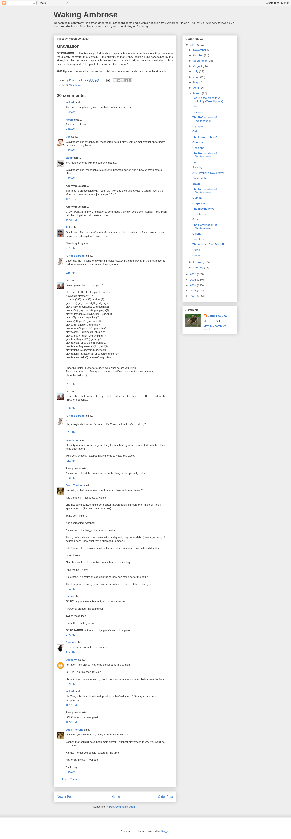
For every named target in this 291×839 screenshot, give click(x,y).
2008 (193, 279)
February (199, 262)
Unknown (71, 659)
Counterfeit (199, 239)
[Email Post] (108, 80)
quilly (69, 596)
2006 (193, 290)
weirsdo (70, 102)
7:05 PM (70, 635)
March (197, 93)
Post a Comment (71, 779)
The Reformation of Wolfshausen (204, 119)
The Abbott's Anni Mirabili (208, 244)
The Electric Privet (203, 208)
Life (194, 106)
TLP (68, 227)
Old (194, 131)
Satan (196, 183)
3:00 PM (70, 408)
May (196, 82)
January (198, 267)
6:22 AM (70, 112)
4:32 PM (70, 460)
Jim (68, 280)
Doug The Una (74, 485)
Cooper (70, 642)
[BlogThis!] (119, 80)
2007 (193, 285)
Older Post (165, 796)
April (196, 87)
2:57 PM (70, 383)
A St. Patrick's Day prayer (208, 172)
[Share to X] (123, 80)
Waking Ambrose (86, 14)
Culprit (196, 233)
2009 (193, 274)
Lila (68, 136)
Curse (196, 249)
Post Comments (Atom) (122, 806)
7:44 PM (70, 652)
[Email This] (115, 80)
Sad (194, 162)
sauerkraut (72, 440)
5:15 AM (70, 772)
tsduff (69, 157)
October (198, 55)
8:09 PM (70, 684)
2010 (193, 45)
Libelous (197, 112)
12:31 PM (71, 220)
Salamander (200, 178)
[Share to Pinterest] (130, 80)
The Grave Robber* (204, 137)
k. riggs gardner (75, 255)
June (196, 77)
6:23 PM (70, 478)
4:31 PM (70, 432)
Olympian (198, 126)
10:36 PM (71, 722)
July (196, 71)
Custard (197, 255)
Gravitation (199, 214)
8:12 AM (70, 150)
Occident (198, 147)
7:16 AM (70, 129)
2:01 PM (70, 248)
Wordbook (75, 85)
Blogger (165, 831)
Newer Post (65, 796)
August (198, 66)
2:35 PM (70, 272)
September (200, 60)
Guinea (197, 197)
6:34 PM (70, 589)
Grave (196, 219)
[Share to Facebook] (126, 80)
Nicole (69, 119)
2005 (193, 295)
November (200, 49)
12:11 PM (71, 199)
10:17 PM (71, 705)
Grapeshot (199, 203)
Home (115, 796)
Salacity (197, 167)
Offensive (198, 142)
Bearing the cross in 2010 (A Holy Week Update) (208, 99)
